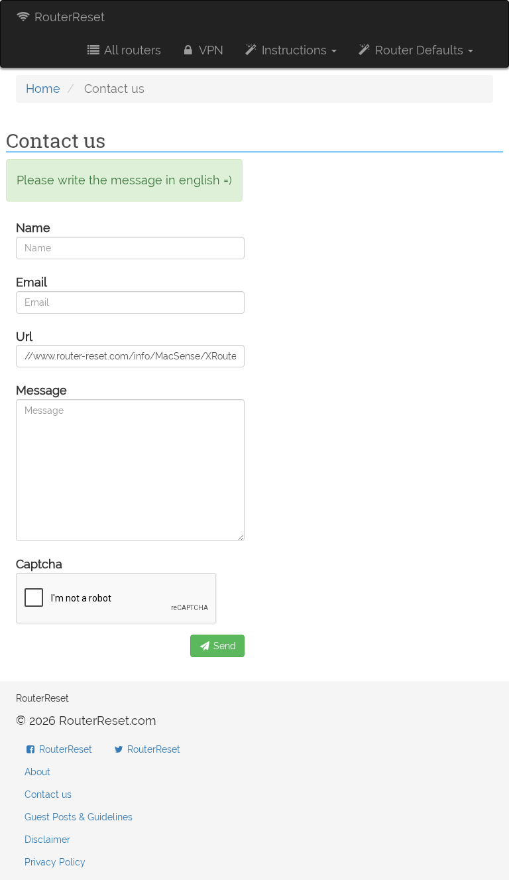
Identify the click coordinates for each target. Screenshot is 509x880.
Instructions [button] (294, 50)
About (37, 772)
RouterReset (68, 17)
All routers (131, 50)
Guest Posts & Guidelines (79, 817)
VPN (209, 50)
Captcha (39, 564)
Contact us (48, 794)
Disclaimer (47, 839)
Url (24, 337)
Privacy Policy (55, 862)
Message (41, 390)
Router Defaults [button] (419, 50)
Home (43, 88)
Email (31, 282)
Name (33, 228)
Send (223, 646)
